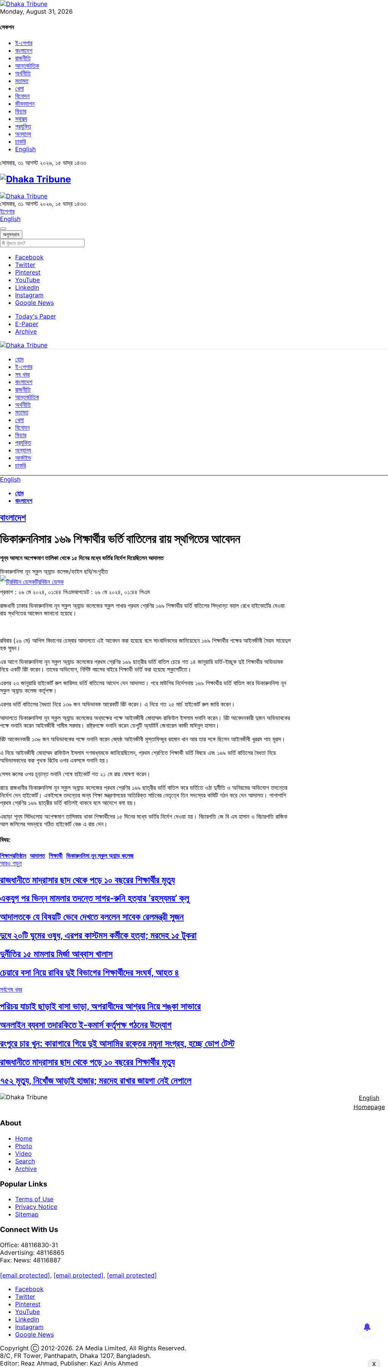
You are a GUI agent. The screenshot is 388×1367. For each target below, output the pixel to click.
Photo (23, 1146)
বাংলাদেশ (23, 50)
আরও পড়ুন (11, 863)
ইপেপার (7, 211)
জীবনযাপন (24, 103)
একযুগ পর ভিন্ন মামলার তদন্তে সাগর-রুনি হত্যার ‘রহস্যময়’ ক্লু (94, 898)
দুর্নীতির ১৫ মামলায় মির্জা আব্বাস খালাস (56, 953)
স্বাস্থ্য (21, 118)
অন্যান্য (23, 134)
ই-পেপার (23, 43)
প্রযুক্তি (23, 126)
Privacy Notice (36, 1206)
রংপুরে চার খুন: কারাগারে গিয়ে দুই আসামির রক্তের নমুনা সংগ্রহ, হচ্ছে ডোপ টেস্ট (117, 1043)
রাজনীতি (23, 58)
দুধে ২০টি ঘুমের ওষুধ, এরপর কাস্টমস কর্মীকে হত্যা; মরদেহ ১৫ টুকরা (98, 935)
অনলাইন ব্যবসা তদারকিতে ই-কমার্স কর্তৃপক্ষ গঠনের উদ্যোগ (86, 1024)
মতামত (21, 81)
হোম (19, 359)
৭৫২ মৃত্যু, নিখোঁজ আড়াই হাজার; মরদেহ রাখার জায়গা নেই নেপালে (95, 1080)
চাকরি (20, 141)
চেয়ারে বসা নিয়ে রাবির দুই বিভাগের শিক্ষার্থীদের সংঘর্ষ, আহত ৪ (89, 972)
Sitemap (27, 1214)
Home (23, 1138)
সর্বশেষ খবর (11, 989)
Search (25, 1161)
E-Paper (26, 324)
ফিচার (20, 111)
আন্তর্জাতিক (27, 65)
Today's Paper (35, 316)
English (25, 149)
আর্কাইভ (23, 457)
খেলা (19, 88)
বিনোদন (22, 96)
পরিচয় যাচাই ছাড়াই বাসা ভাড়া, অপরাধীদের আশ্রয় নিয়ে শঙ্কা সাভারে (100, 1006)
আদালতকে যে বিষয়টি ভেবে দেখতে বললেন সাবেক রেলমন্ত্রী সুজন (92, 916)
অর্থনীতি (23, 73)
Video (23, 1153)
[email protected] (25, 1275)
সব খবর (22, 374)
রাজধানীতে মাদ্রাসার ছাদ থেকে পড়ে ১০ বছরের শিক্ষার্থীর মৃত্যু (87, 879)
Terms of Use (34, 1199)
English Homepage (369, 1102)
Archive (26, 331)
